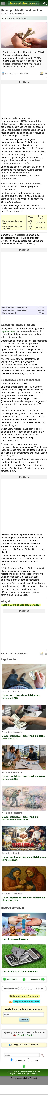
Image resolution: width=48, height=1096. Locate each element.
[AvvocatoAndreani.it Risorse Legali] (24, 5)
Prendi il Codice (25, 1035)
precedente (12, 979)
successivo (35, 979)
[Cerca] (42, 1055)
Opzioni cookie (31, 1074)
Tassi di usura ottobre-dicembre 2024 (20, 605)
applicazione (8, 331)
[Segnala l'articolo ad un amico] (42, 73)
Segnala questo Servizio (26, 1044)
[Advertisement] (24, 99)
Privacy (20, 1074)
